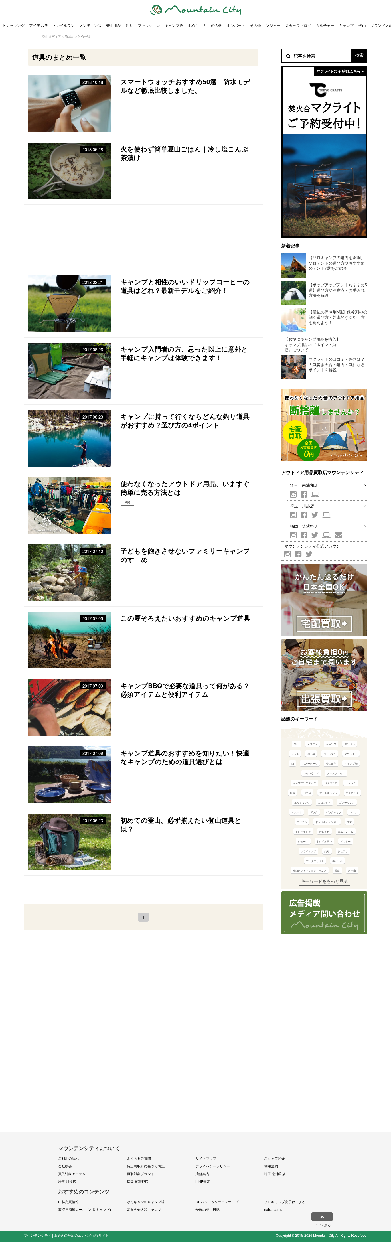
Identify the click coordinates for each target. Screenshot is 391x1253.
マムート (296, 812)
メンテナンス (90, 25)
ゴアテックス (347, 802)
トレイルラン (63, 25)
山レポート (236, 25)
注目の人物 (213, 25)
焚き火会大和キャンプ (144, 1209)
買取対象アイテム (72, 1173)
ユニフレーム (345, 832)
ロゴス (307, 793)
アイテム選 (38, 25)
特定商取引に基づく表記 (146, 1165)
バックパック (333, 812)
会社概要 (65, 1165)
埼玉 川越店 (302, 505)
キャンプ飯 (174, 25)
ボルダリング (302, 802)
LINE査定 (203, 1181)
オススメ (312, 744)
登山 (362, 25)
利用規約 (271, 1165)
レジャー (273, 25)
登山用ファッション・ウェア (309, 871)
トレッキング (13, 25)
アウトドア (351, 754)
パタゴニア (330, 783)
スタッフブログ (298, 25)
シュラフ (343, 851)
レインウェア (311, 773)
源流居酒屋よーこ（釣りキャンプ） (85, 1209)
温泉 (337, 871)
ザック (314, 812)
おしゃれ (324, 832)
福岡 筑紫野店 (304, 526)
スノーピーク (310, 763)
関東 (349, 822)
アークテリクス (315, 861)
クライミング (308, 851)
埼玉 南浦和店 (304, 485)
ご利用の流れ (68, 1158)
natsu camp (273, 1209)
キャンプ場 (351, 763)
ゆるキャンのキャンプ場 (146, 1201)
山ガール (337, 861)
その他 (255, 25)
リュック (350, 783)
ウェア (354, 812)
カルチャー (325, 25)
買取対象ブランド (140, 1173)
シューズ (303, 841)
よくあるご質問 (139, 1158)
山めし (193, 25)
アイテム (302, 822)
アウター (345, 841)
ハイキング (352, 793)
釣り (129, 25)
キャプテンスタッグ (304, 783)
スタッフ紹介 (274, 1158)
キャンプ (346, 25)
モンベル (350, 744)
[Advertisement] (143, 237)
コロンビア (324, 802)
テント (295, 754)
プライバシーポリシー (213, 1165)
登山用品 (113, 25)
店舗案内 (202, 1173)
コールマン (329, 754)
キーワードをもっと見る (324, 881)
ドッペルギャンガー (327, 822)
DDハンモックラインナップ (217, 1201)
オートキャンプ (328, 793)
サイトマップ (206, 1158)
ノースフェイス (336, 773)
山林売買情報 (68, 1201)
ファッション (149, 25)
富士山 (352, 871)
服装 (292, 793)
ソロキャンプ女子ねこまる (284, 1201)
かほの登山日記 (208, 1209)
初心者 (311, 754)
